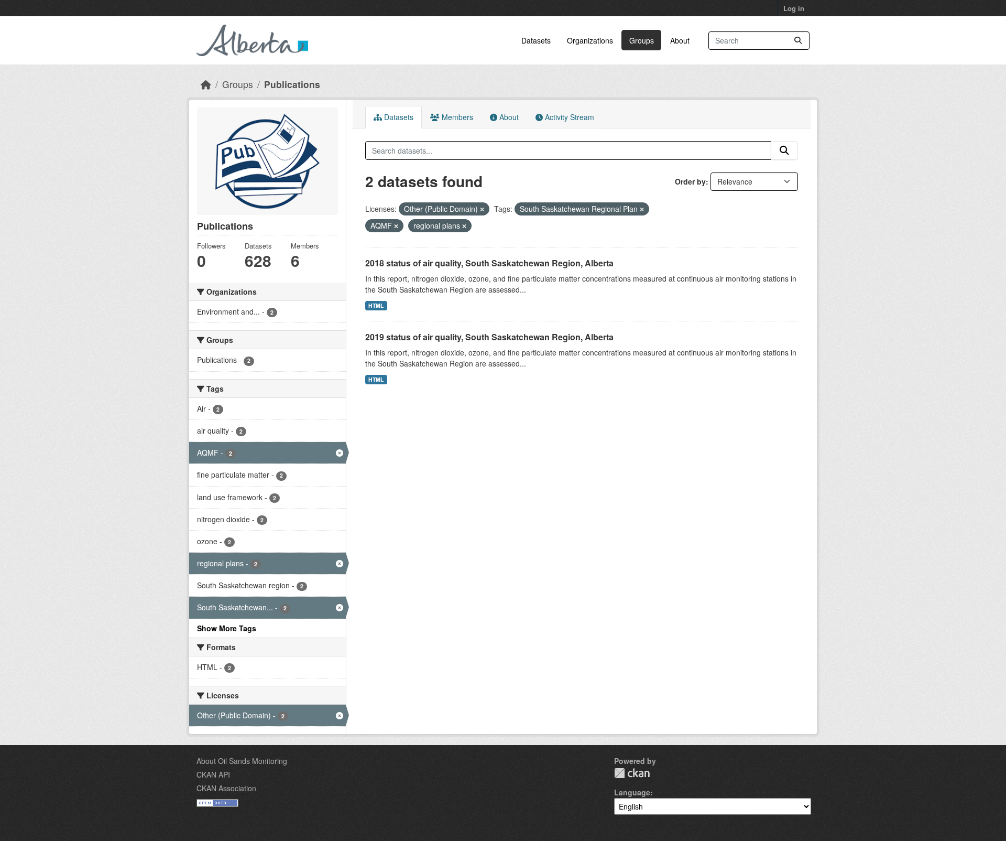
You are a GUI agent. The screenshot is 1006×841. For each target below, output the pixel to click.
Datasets (536, 40)
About (680, 40)
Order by (690, 181)
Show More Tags (226, 628)
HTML (376, 305)
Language (632, 792)
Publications (292, 84)
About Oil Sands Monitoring (241, 761)
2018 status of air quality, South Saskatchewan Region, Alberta (489, 263)
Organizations (590, 40)
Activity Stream (568, 117)
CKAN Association (226, 788)
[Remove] (482, 209)
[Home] (206, 84)
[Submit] (798, 40)
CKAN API (213, 774)
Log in (793, 8)
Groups (641, 40)
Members (456, 117)
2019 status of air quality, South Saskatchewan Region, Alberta (489, 337)
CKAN (632, 773)
